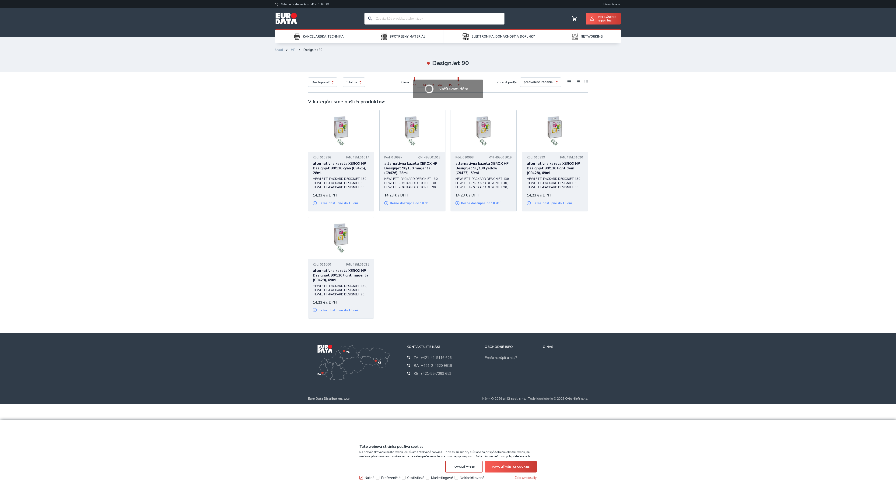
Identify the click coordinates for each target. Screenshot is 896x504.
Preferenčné (391, 478)
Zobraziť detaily (526, 478)
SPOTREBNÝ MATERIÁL (408, 37)
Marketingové (442, 478)
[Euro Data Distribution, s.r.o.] (286, 18)
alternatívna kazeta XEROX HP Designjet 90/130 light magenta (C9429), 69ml (340, 275)
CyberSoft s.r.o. (576, 399)
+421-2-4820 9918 (433, 365)
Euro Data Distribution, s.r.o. (329, 399)
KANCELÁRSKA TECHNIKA (323, 37)
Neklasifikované (472, 478)
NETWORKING (592, 37)
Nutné (369, 478)
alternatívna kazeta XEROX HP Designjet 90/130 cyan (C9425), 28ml (339, 168)
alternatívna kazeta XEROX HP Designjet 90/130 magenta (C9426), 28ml (411, 168)
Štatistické (415, 478)
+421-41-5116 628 (433, 357)
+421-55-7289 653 (433, 373)
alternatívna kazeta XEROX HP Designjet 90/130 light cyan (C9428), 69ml (553, 168)
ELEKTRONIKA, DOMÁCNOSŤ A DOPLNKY (503, 37)
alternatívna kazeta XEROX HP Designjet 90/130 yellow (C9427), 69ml (482, 168)
